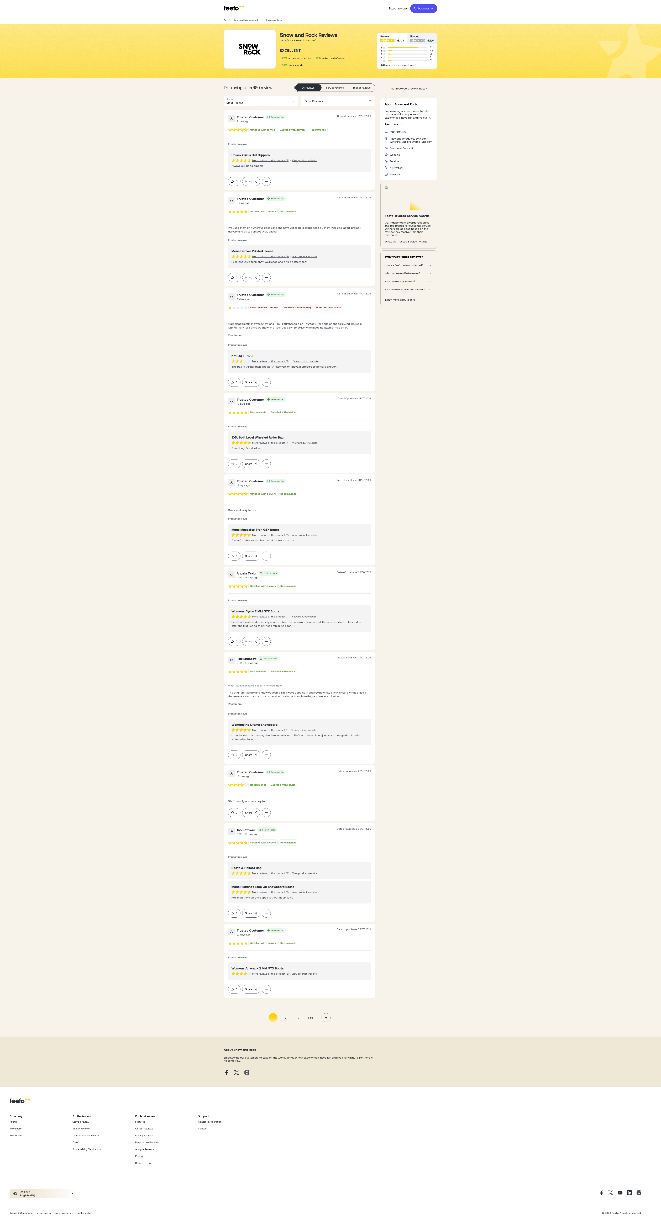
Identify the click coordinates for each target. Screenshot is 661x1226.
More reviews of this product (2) (270, 256)
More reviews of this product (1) (270, 616)
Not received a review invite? (409, 88)
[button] (261, 101)
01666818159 (398, 132)
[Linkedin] (629, 1193)
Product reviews (361, 87)
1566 (310, 1017)
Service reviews (335, 87)
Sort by (230, 99)
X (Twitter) (396, 167)
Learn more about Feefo (400, 299)
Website (395, 154)
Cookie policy (84, 1213)
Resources (16, 1135)
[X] (610, 1193)
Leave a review (80, 1121)
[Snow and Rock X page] (236, 1072)
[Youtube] (620, 1193)
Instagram (396, 174)
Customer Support (401, 148)
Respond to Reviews (147, 1142)
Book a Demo (143, 1163)
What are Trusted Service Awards (406, 241)
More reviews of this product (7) (270, 160)
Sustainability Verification (86, 1149)
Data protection (64, 1213)
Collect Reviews (144, 1128)
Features (140, 1121)
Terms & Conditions (21, 1213)
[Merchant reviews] (250, 49)
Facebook (396, 161)
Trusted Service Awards (85, 1135)
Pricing (139, 1156)
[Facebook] (601, 1193)
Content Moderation (210, 1121)
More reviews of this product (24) (271, 361)
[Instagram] (639, 1193)
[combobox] (261, 101)
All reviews (308, 87)
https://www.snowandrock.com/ (298, 40)
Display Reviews (144, 1135)
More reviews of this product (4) (270, 442)
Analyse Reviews (144, 1149)
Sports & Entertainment (246, 20)
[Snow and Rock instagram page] (246, 1072)
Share (248, 181)
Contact (203, 1128)
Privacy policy (43, 1213)
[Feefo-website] (234, 8)
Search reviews (398, 8)
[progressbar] (403, 47)
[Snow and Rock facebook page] (226, 1072)
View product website (304, 160)
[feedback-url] (238, 130)
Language (25, 1192)
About (13, 1121)
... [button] (298, 1017)
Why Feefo (16, 1128)
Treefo (76, 1142)
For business (422, 8)
